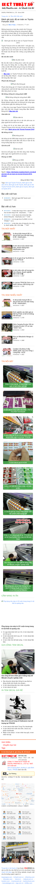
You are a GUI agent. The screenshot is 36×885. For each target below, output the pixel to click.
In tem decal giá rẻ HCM (18, 462)
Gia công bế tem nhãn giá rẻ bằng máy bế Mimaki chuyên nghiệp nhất (18, 563)
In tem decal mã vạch (10, 687)
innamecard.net (16, 881)
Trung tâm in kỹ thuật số (9, 868)
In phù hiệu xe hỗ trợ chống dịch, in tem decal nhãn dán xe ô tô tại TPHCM (18, 436)
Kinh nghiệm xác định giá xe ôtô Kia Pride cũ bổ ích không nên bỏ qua (23, 313)
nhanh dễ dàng (7, 872)
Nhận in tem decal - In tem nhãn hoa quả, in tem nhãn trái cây (18, 385)
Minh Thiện (12, 25)
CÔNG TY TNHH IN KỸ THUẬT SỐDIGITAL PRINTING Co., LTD (19, 763)
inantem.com (6, 881)
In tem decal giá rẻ (12, 690)
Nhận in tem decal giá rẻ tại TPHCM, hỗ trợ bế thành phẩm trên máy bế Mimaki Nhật (18, 537)
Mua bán (7, 74)
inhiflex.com (28, 883)
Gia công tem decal (12, 645)
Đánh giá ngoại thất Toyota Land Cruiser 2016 (17, 199)
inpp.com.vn (19, 883)
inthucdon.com (7, 879)
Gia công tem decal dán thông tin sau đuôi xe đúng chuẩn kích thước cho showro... (17, 682)
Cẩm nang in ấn (10, 596)
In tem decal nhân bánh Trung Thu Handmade (17, 726)
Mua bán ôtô (13, 111)
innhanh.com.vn (19, 877)
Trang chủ (5, 16)
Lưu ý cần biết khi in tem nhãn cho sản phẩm (18, 487)
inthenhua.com (29, 877)
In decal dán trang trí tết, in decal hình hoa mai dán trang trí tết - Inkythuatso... (19, 211)
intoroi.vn (18, 879)
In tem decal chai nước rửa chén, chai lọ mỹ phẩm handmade (18, 410)
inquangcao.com (7, 877)
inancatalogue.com (8, 883)
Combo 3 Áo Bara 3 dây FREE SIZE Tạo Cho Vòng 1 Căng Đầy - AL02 (23, 350)
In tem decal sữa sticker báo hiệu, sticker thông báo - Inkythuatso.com (18, 216)
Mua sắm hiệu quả (16, 16)
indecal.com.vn (28, 879)
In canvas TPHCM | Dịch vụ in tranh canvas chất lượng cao (23, 283)
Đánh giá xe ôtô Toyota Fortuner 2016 (21, 129)
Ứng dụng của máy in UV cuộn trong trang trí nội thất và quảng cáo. (18, 627)
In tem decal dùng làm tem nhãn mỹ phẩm (16, 685)
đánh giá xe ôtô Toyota (16, 185)
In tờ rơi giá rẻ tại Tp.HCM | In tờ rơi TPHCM (18, 220)
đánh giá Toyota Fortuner (13, 183)
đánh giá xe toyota (22, 187)
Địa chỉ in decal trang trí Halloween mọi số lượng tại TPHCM (17, 722)
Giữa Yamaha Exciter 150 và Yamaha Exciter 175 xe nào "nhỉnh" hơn (23, 326)
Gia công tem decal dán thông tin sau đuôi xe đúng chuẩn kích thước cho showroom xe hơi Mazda (18, 588)
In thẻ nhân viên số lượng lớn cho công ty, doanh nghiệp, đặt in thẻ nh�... (19, 224)
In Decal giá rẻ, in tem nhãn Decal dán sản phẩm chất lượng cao (18, 512)
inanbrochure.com (28, 881)
